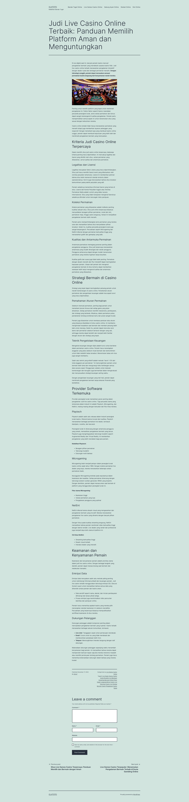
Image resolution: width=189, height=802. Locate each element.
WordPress (136, 794)
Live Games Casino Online (93, 7)
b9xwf (75, 674)
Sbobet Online (126, 7)
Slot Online (136, 7)
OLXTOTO (53, 7)
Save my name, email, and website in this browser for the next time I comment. (93, 745)
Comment (75, 707)
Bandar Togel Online (75, 7)
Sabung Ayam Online (111, 7)
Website (74, 735)
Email (98, 726)
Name (74, 726)
